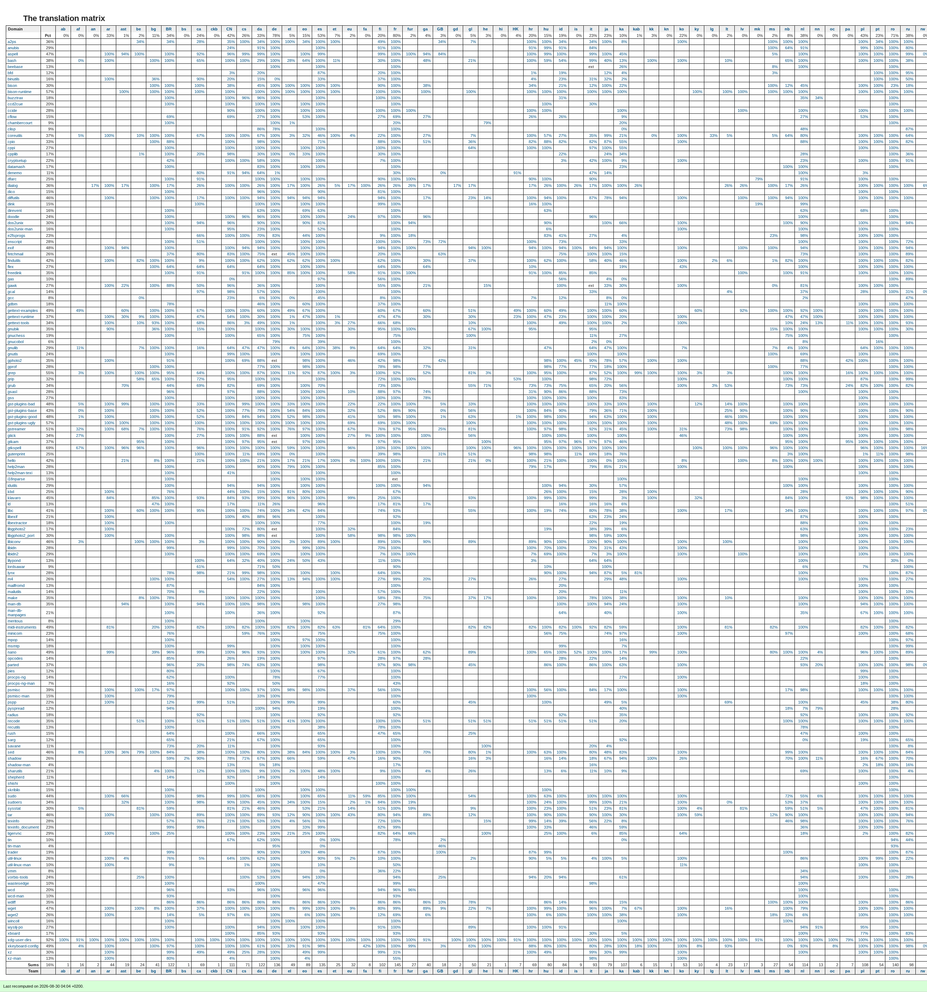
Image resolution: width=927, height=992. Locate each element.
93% (156, 323)
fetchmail (15, 254)
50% (910, 79)
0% (81, 60)
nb (787, 29)
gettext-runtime (21, 316)
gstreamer (17, 429)
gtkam (13, 441)
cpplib (13, 154)
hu (546, 29)
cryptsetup (17, 160)
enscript (15, 241)
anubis (13, 48)
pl (862, 29)
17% (95, 185)
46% (322, 135)
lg (712, 29)
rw (922, 29)
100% (245, 41)
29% (261, 60)
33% (322, 79)
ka (621, 29)
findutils (14, 260)
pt (878, 29)
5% (775, 54)
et (334, 29)
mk (757, 29)
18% (910, 85)
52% (322, 229)
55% (623, 141)
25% (729, 410)
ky (697, 29)
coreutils (15, 135)
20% (261, 73)
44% (306, 235)
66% (623, 223)
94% (125, 54)
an (93, 29)
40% (608, 60)
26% (623, 66)
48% (427, 60)
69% (171, 116)
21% (472, 60)
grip (11, 379)
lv (742, 29)
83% (261, 166)
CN (229, 29)
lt (727, 29)
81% (382, 191)
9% (624, 116)
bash (12, 60)
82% (533, 141)
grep (12, 373)
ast (123, 29)
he (485, 29)
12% (608, 73)
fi (380, 29)
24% (231, 48)
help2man (16, 466)
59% (548, 60)
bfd (10, 73)
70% (261, 235)
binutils (14, 79)
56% (382, 279)
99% (548, 48)
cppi (11, 148)
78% (276, 129)
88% (171, 141)
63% (261, 210)
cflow (12, 116)
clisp (12, 129)
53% (306, 116)
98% (261, 141)
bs (183, 29)
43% (683, 266)
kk (651, 29)
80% (910, 48)
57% (548, 135)
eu (349, 29)
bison (12, 85)
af (78, 29)
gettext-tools (18, 323)
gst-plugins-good (22, 416)
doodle (13, 216)
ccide (12, 110)
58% (261, 160)
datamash (16, 166)
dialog (13, 185)
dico (11, 191)
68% (864, 210)
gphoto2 (15, 360)
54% (563, 60)
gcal (11, 291)
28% (201, 41)
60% (306, 304)
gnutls (13, 354)
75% (261, 254)
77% (261, 366)
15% (261, 79)
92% (201, 54)
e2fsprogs (16, 235)
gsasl (12, 391)
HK (516, 29)
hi (501, 29)
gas (11, 279)
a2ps (12, 41)
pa (847, 29)
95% (910, 73)
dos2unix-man (20, 229)
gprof (12, 366)
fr (395, 29)
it (591, 29)
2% (624, 79)
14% (608, 173)
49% (382, 41)
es (320, 29)
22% (623, 85)
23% (563, 79)
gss (11, 398)
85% (291, 273)
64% (789, 48)
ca (199, 29)
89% (910, 254)
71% (322, 141)
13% (623, 60)
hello (12, 460)
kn (666, 29)
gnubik (13, 329)
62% (261, 260)
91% (261, 48)
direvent (15, 210)
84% (593, 48)
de (274, 29)
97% (593, 148)
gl (470, 29)
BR (169, 29)
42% (171, 160)
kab (636, 29)
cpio (11, 141)
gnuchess (16, 335)
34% (140, 41)
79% (487, 123)
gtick (12, 435)
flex (11, 266)
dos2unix (16, 223)
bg (153, 29)
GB (440, 29)
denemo (15, 173)
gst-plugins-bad (21, 404)
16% (533, 204)
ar (108, 29)
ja (606, 29)
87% (322, 73)
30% (382, 60)
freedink (15, 273)
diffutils (14, 198)
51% (427, 141)
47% (593, 173)
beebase (15, 66)
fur (410, 29)
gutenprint (16, 454)
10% (729, 60)
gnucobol (16, 341)
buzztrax (15, 98)
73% (427, 241)
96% (231, 54)
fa (365, 29)
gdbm (12, 304)
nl (802, 29)
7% (473, 41)
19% (563, 73)
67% (201, 135)
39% (322, 341)
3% (232, 73)
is (576, 29)
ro (893, 29)
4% (624, 73)
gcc (11, 298)
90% (201, 79)
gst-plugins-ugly (21, 423)
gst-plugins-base (22, 410)
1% (534, 73)
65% (201, 60)
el (289, 29)
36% (156, 79)
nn (817, 29)
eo (304, 29)
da (259, 29)
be (138, 29)
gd (455, 29)
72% (442, 241)
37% (382, 79)
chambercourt (20, 123)
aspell (13, 54)
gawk (12, 285)
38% (910, 60)
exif (11, 248)
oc (832, 29)
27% (261, 116)
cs (244, 29)
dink (11, 204)
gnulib (13, 348)
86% (261, 129)
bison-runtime (20, 91)
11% (336, 60)
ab (63, 29)
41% (563, 235)
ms (772, 29)
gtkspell (14, 448)
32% (608, 79)
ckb (214, 29)
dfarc (12, 179)
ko (681, 29)
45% (623, 54)
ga (425, 29)
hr (531, 29)
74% (427, 391)
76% (201, 429)
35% (231, 41)
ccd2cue (15, 104)
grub (12, 385)
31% (593, 79)
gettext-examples (23, 310)
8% (624, 41)
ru (908, 29)
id (561, 29)
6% (549, 229)
